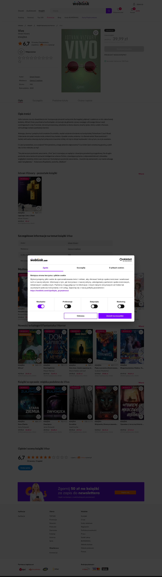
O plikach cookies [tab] (116, 268)
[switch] (67, 306)
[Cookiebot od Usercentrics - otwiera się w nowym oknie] (121, 260)
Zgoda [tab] (45, 268)
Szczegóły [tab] (81, 268)
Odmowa (80, 316)
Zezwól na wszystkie (114, 316)
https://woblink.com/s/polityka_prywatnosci (49, 291)
